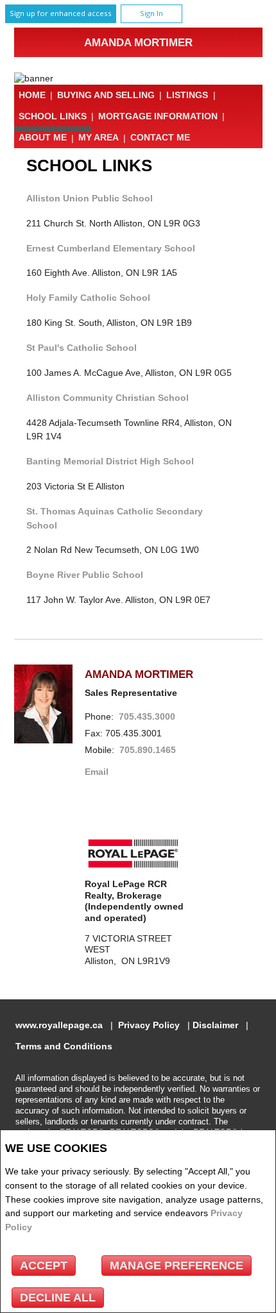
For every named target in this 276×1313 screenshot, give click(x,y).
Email (96, 772)
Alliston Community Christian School (107, 398)
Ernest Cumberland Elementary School (110, 248)
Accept (43, 1265)
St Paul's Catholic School (81, 348)
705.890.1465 (147, 750)
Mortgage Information (158, 116)
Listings (187, 95)
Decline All (58, 1297)
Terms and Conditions (63, 1046)
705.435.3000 (147, 717)
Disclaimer (215, 1025)
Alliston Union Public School (89, 198)
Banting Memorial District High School (110, 461)
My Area (98, 138)
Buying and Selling (106, 95)
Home (32, 95)
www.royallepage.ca (59, 1025)
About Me (43, 138)
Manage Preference (176, 1265)
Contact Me (160, 138)
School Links (53, 116)
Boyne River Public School (84, 575)
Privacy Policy (149, 1025)
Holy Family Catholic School (88, 297)
